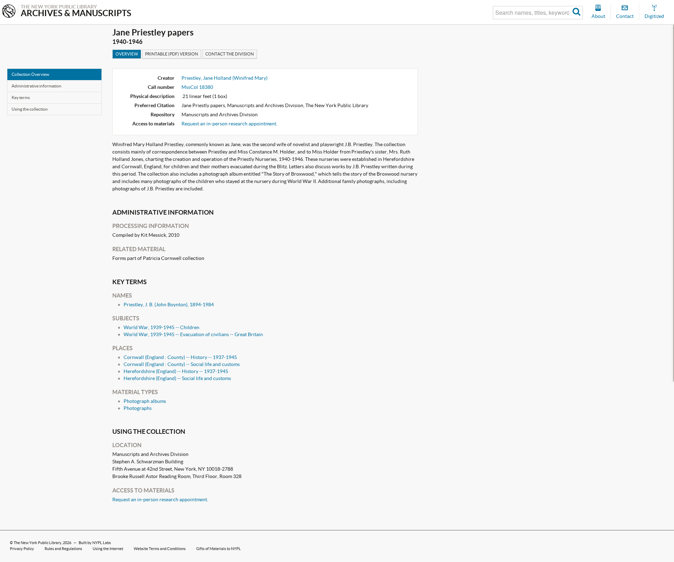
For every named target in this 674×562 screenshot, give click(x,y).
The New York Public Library (37, 543)
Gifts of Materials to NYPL (218, 549)
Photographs (138, 408)
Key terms (21, 97)
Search (576, 12)
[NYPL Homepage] (8, 11)
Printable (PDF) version (171, 54)
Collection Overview (30, 74)
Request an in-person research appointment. (229, 123)
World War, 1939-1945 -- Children (161, 327)
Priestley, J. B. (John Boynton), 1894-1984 (169, 304)
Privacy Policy (22, 549)
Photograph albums (145, 401)
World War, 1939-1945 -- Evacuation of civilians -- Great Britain (193, 334)
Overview (126, 54)
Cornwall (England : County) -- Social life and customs (182, 364)
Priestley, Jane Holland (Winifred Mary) (224, 78)
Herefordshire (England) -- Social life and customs (177, 378)
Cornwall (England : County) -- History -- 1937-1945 (180, 357)
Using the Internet (108, 549)
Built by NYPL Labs (95, 543)
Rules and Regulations (63, 549)
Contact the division (229, 54)
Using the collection (30, 109)
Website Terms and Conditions (160, 549)
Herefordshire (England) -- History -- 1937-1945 (176, 371)
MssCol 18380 (197, 87)
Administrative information (36, 86)
